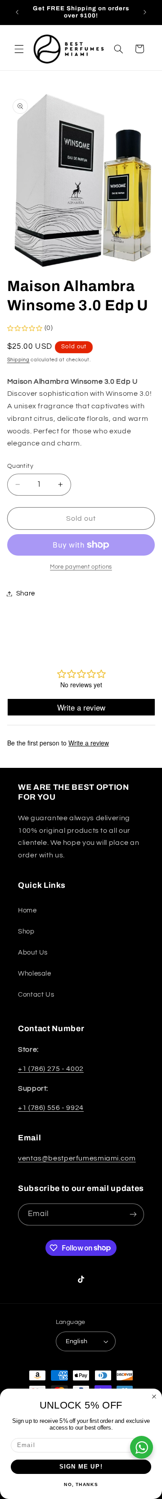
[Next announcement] (145, 12)
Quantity (20, 466)
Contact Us (36, 994)
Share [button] (25, 593)
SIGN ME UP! (81, 1467)
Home (27, 910)
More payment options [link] (81, 567)
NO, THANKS (81, 1484)
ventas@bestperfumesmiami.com (77, 1158)
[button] (19, 49)
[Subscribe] (133, 1214)
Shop (26, 931)
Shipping (18, 359)
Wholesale (34, 973)
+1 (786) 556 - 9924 (51, 1107)
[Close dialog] (154, 1396)
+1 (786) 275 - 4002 (51, 1068)
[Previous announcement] (17, 12)
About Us (33, 952)
